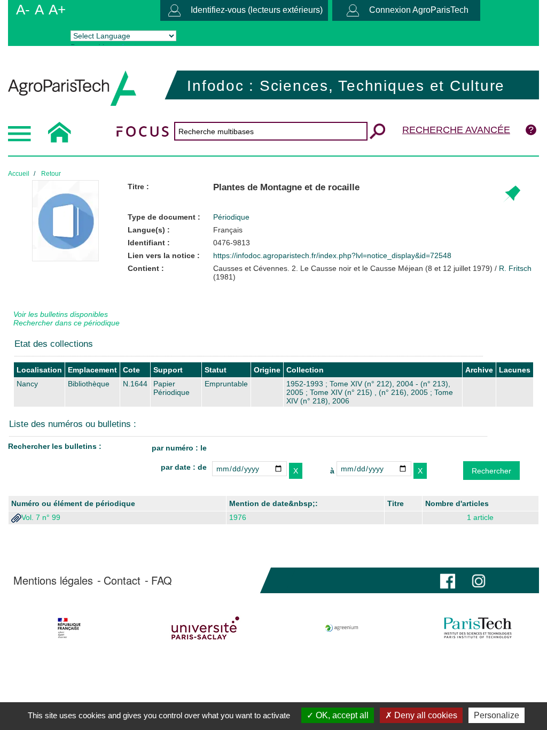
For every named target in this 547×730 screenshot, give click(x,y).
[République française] (69, 628)
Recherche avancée (456, 130)
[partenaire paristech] (477, 628)
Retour (51, 173)
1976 (237, 517)
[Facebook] (448, 580)
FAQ (161, 580)
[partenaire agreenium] (341, 628)
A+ (57, 10)
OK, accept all (341, 715)
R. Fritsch (515, 268)
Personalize (496, 715)
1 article (480, 517)
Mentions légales (53, 580)
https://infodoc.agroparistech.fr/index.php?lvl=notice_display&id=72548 (332, 255)
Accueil (18, 173)
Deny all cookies (424, 715)
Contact (122, 580)
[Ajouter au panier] (511, 194)
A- (23, 10)
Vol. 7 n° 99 (40, 517)
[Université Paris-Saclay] (205, 628)
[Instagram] (479, 580)
